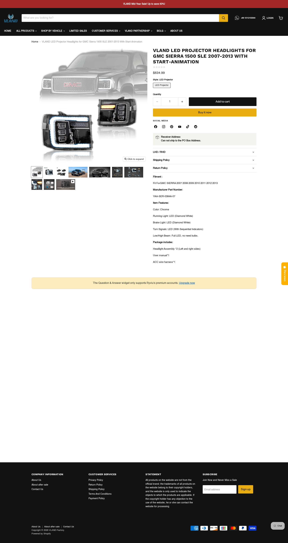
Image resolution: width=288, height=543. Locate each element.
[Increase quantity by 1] (182, 101)
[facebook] (155, 126)
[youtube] (179, 126)
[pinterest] (171, 126)
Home (7, 31)
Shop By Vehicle (52, 31)
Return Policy (95, 485)
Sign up (245, 489)
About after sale (40, 485)
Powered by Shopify (41, 534)
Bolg (160, 31)
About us (176, 31)
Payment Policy (96, 498)
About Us (36, 480)
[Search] (223, 18)
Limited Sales (78, 31)
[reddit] (195, 126)
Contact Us (37, 489)
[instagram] (163, 126)
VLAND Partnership (137, 31)
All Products (25, 31)
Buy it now (205, 112)
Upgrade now (187, 283)
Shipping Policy (96, 489)
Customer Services (105, 31)
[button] (36, 172)
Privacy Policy (95, 480)
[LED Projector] (162, 89)
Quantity (157, 94)
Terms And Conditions (100, 494)
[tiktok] (187, 126)
